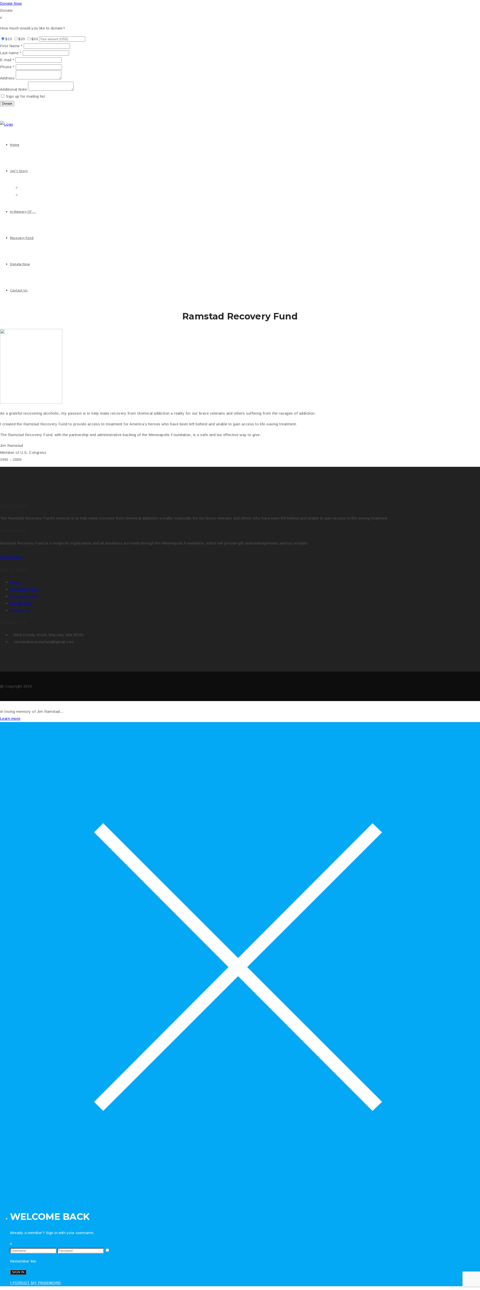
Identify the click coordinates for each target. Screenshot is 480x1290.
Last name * (11, 53)
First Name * (11, 46)
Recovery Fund (22, 238)
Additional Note (13, 89)
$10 (8, 39)
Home (15, 144)
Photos (25, 195)
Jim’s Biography (33, 188)
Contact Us (19, 290)
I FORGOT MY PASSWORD (35, 1283)
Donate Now (11, 3)
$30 (34, 39)
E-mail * (7, 60)
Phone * (7, 67)
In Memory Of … (23, 211)
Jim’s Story (19, 171)
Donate (7, 103)
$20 (21, 39)
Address (7, 78)
